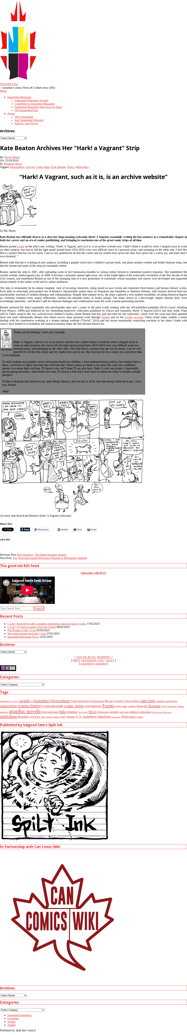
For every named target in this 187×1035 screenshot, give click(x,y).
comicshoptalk (53, 706)
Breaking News (13, 163)
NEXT (110, 660)
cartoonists (8, 706)
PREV (77, 660)
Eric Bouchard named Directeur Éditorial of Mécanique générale (50, 558)
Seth (43, 717)
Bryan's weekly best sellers (122, 701)
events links (121, 706)
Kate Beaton (58, 167)
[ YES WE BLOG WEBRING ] (93, 657)
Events (108, 705)
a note (20, 246)
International (49, 712)
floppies (154, 706)
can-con (30, 167)
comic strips (43, 167)
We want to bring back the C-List (26, 633)
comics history (30, 705)
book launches (79, 701)
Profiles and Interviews (161, 712)
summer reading (52, 717)
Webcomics (82, 167)
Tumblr (105, 317)
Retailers (23, 716)
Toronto (70, 716)
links (63, 712)
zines (140, 716)
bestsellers (42, 701)
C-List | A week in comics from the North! (31, 627)
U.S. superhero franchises (93, 716)
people (114, 712)
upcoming (116, 717)
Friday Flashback (168, 706)
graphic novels (25, 711)
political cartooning (140, 712)
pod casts (124, 712)
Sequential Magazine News (23, 636)
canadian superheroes (166, 701)
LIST (101, 660)
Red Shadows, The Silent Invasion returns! (42, 554)
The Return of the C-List (21, 630)
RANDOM (89, 660)
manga (72, 712)
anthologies (5, 701)
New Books (83, 712)
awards (24, 701)
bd (32, 701)
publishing (8, 716)
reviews (35, 716)
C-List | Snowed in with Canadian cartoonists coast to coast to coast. (46, 623)
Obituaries (103, 712)
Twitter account (134, 317)
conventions (93, 706)
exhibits (132, 706)
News (70, 167)
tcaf (62, 716)
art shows (14, 701)
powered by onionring (93, 663)
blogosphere (17, 167)
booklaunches (97, 701)
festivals (142, 706)
